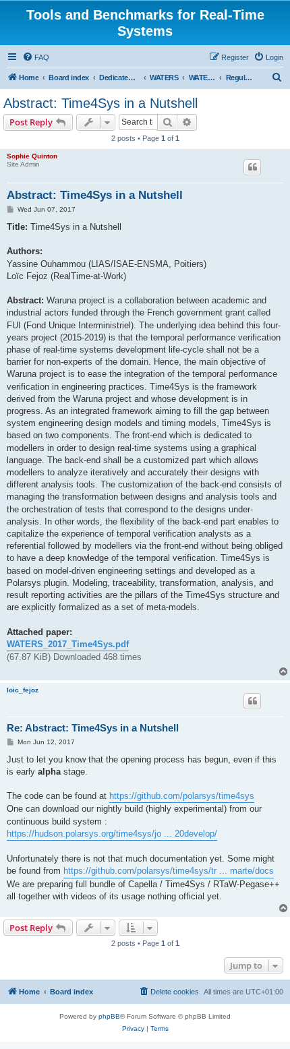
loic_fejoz (22, 690)
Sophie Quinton (32, 156)
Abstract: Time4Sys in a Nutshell (100, 103)
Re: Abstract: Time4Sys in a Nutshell (93, 727)
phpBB (109, 1016)
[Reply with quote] (252, 167)
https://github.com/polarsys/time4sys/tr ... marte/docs (168, 871)
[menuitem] (35, 57)
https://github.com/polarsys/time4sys (181, 796)
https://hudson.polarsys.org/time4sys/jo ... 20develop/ (112, 834)
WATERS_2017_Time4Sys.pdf (68, 644)
